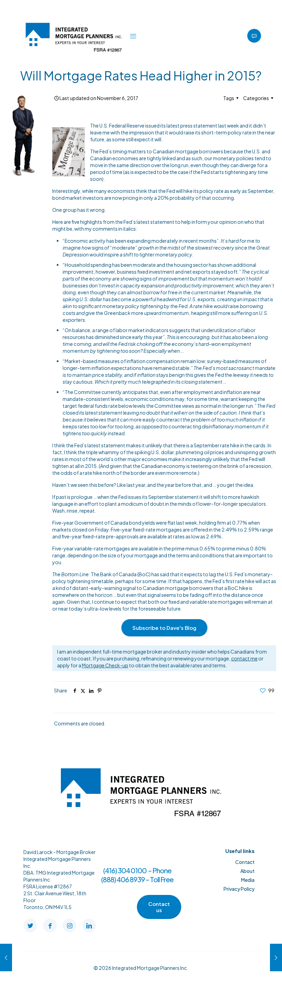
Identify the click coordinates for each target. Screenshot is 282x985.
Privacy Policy (239, 889)
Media (247, 880)
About (247, 871)
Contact (244, 862)
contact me (244, 658)
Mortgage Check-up (105, 665)
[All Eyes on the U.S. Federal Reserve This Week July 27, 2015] (6, 957)
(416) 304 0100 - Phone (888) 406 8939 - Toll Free (137, 875)
